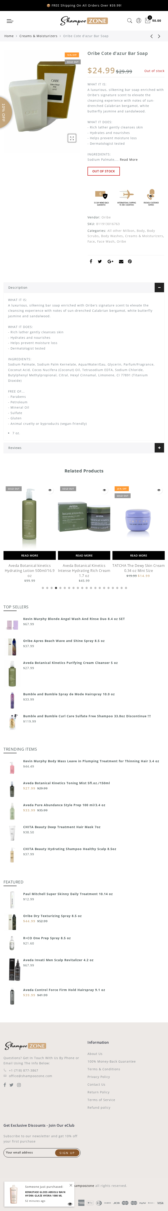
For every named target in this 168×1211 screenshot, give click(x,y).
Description (18, 287)
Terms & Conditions (104, 1069)
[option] (29, 534)
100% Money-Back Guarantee (112, 1061)
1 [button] (42, 587)
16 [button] (108, 587)
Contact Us (96, 1084)
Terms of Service (101, 1100)
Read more (29, 555)
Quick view (50, 490)
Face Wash (106, 241)
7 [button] (69, 587)
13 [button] (95, 587)
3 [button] (51, 587)
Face (91, 241)
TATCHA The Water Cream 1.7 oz (138, 568)
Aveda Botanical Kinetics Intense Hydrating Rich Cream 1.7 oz (30, 570)
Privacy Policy (99, 1077)
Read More (129, 159)
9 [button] (77, 587)
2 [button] (47, 587)
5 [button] (60, 587)
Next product (159, 36)
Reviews (15, 448)
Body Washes (112, 236)
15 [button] (104, 587)
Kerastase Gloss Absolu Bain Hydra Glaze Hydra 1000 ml (45, 1193)
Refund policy (99, 1107)
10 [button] (82, 587)
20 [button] (125, 587)
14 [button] (99, 587)
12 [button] (90, 587)
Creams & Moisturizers (38, 36)
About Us (95, 1054)
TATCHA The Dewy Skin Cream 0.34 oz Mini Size (84, 568)
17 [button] (112, 587)
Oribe (106, 217)
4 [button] (55, 587)
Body (141, 231)
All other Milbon (121, 231)
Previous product (148, 36)
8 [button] (73, 587)
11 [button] (86, 587)
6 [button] (64, 587)
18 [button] (117, 587)
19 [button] (121, 587)
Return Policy (99, 1092)
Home (9, 36)
